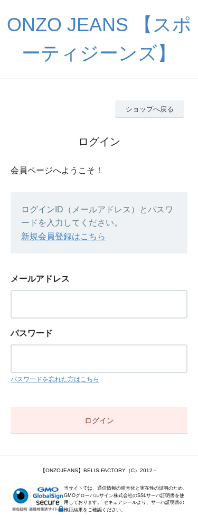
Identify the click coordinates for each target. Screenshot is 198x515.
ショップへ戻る (150, 109)
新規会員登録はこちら (63, 236)
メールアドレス (40, 278)
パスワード (32, 333)
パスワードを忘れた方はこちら (55, 379)
